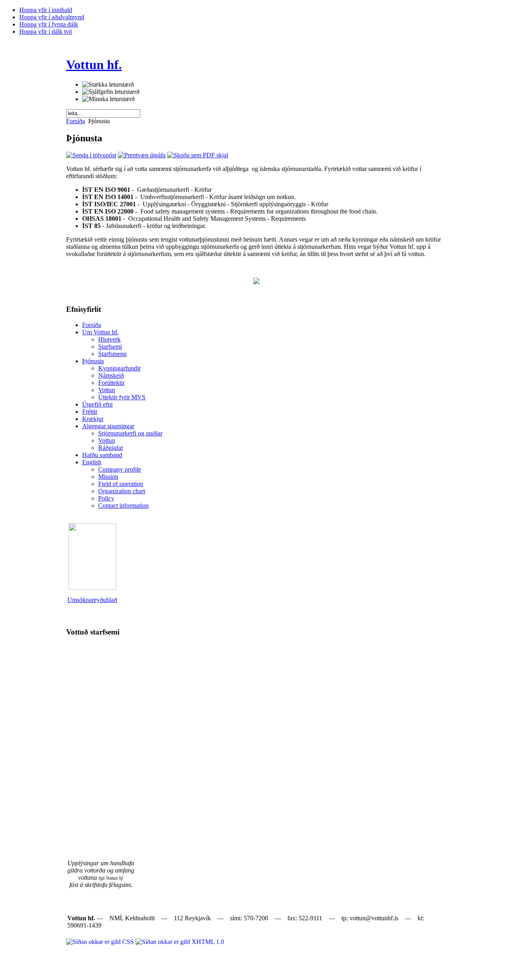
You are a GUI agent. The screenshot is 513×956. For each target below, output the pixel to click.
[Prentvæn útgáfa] (142, 155)
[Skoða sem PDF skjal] (197, 155)
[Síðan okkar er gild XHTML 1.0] (179, 941)
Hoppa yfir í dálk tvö (45, 31)
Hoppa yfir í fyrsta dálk (48, 24)
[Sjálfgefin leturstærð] (110, 92)
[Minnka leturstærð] (108, 99)
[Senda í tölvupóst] (91, 155)
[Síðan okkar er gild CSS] (100, 941)
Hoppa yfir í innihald (45, 9)
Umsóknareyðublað (92, 599)
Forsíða (75, 121)
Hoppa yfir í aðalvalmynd (51, 17)
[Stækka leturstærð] (108, 84)
